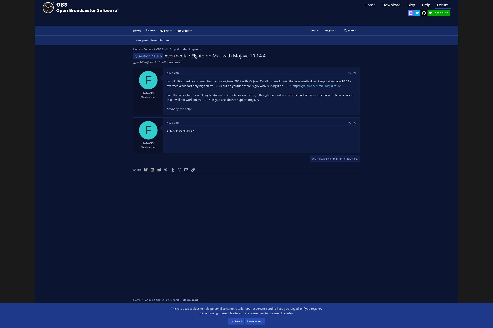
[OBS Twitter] (417, 13)
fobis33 (140, 62)
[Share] (349, 72)
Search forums (160, 40)
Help (426, 5)
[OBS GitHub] (424, 13)
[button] (171, 30)
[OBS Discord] (411, 13)
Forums (150, 30)
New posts (142, 40)
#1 (354, 72)
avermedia (174, 62)
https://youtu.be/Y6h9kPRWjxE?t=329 (318, 86)
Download (391, 5)
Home (370, 5)
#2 (354, 122)
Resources (182, 30)
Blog (411, 5)
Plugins (164, 30)
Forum (443, 5)
